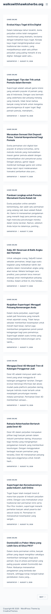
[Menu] (47, 4)
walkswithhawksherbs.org (23, 4)
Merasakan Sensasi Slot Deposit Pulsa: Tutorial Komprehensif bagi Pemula (25, 137)
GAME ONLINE (12, 19)
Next (41, 597)
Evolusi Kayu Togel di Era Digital (24, 24)
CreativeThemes (10, 611)
